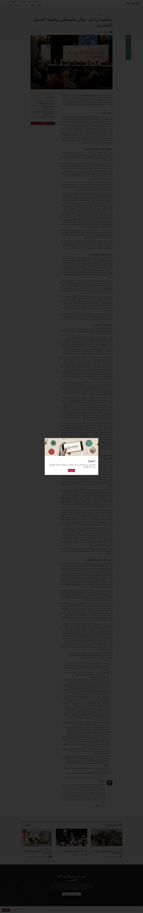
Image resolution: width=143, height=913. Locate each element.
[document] (71, 456)
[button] (46, 440)
